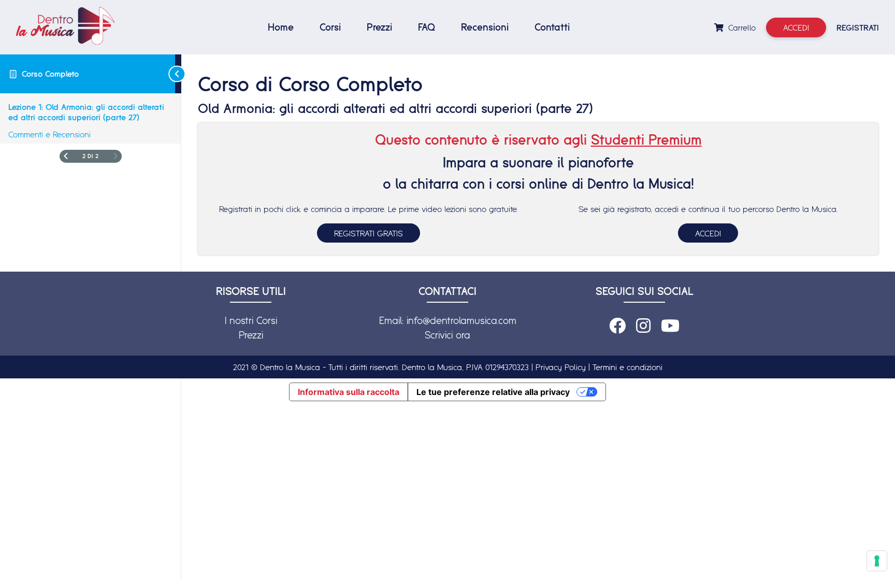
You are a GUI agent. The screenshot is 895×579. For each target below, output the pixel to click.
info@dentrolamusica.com (461, 320)
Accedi (796, 27)
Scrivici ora (447, 335)
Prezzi (379, 27)
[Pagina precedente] (66, 156)
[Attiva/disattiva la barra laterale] (178, 73)
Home (281, 27)
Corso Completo (50, 73)
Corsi (330, 27)
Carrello (741, 27)
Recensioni (485, 27)
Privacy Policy (561, 367)
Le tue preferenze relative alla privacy (493, 392)
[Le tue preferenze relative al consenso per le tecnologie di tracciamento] (877, 561)
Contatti (552, 27)
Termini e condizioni (627, 367)
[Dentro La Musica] (65, 25)
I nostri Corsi (251, 320)
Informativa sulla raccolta (348, 392)
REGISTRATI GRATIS (368, 233)
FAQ (426, 27)
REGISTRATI (857, 27)
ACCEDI (708, 233)
